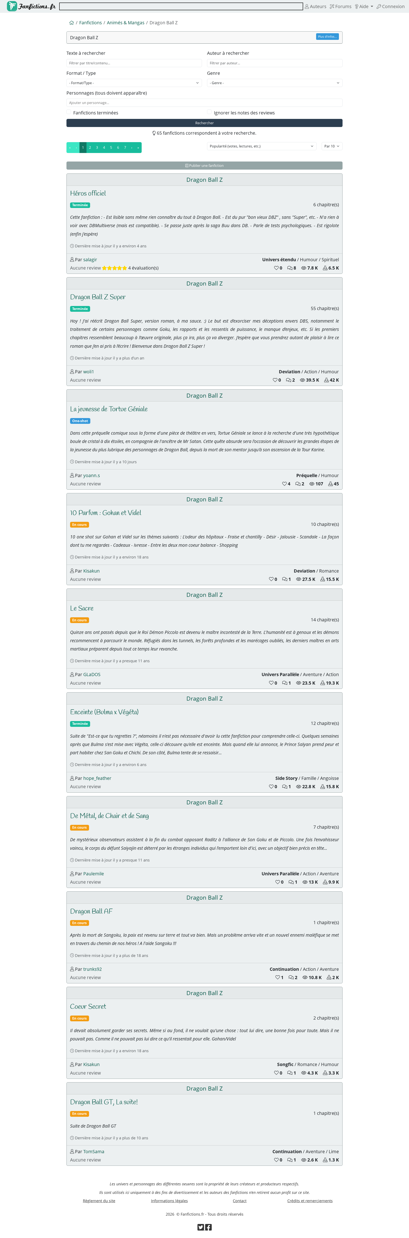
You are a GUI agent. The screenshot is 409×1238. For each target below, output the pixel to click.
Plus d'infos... (327, 37)
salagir (90, 259)
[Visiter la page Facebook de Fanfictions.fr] (208, 1228)
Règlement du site (99, 1200)
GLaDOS (92, 674)
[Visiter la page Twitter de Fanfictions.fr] (201, 1228)
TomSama (93, 1151)
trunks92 (92, 969)
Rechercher (204, 123)
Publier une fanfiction (206, 165)
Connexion (393, 6)
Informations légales (169, 1200)
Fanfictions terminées (95, 113)
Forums (342, 6)
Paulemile (93, 873)
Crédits (310, 1200)
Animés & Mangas (125, 22)
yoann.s (91, 475)
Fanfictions (90, 22)
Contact (239, 1200)
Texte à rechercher (85, 53)
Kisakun (91, 571)
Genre (213, 73)
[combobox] (181, 6)
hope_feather (97, 778)
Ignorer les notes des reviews (244, 113)
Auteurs (317, 6)
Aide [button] (364, 6)
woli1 (88, 371)
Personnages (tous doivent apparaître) (106, 93)
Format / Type (81, 73)
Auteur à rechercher (228, 53)
